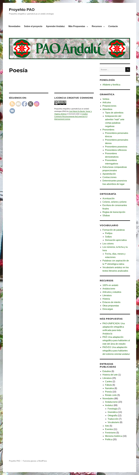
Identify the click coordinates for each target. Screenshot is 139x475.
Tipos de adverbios (114, 113)
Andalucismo (108, 288)
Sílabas (106, 215)
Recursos (97, 26)
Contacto (113, 26)
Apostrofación (109, 174)
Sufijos (108, 237)
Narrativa (109, 388)
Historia (106, 299)
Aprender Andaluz (55, 26)
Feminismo (110, 432)
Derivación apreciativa (116, 240)
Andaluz (109, 405)
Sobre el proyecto (33, 26)
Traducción (113, 419)
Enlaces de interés (111, 302)
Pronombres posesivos (116, 147)
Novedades (14, 26)
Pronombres (108, 130)
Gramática (113, 412)
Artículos (106, 102)
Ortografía (112, 415)
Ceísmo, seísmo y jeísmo (114, 202)
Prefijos (108, 233)
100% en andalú (110, 285)
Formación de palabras (113, 230)
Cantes (108, 381)
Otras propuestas (110, 305)
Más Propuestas (76, 26)
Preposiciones (109, 106)
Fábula (108, 385)
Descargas (107, 309)
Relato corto (111, 395)
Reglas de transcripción (113, 212)
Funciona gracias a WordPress (35, 461)
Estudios (106, 371)
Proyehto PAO (22, 9)
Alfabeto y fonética (111, 84)
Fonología (112, 409)
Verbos (105, 99)
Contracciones (109, 177)
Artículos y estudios (111, 292)
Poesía (108, 392)
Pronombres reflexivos (116, 150)
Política (108, 439)
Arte (107, 426)
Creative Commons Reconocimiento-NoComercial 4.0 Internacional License (71, 116)
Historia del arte (110, 375)
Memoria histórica (113, 436)
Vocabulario (113, 422)
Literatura (107, 295)
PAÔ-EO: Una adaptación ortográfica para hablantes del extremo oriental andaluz (116, 350)
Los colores (108, 243)
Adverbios (107, 109)
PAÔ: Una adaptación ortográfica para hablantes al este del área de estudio (116, 340)
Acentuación (108, 198)
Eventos (109, 429)
